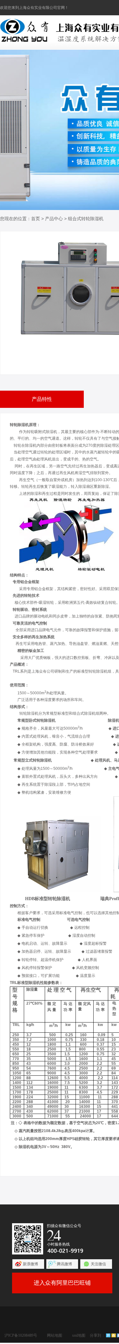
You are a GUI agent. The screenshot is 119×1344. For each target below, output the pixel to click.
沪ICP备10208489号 (20, 1335)
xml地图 (78, 1335)
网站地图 (54, 1335)
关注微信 (98, 1264)
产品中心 (54, 218)
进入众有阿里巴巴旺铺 (62, 1283)
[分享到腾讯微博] (108, 1335)
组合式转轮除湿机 (85, 218)
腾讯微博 (64, 1264)
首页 (35, 218)
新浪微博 (30, 1264)
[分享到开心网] (113, 1335)
